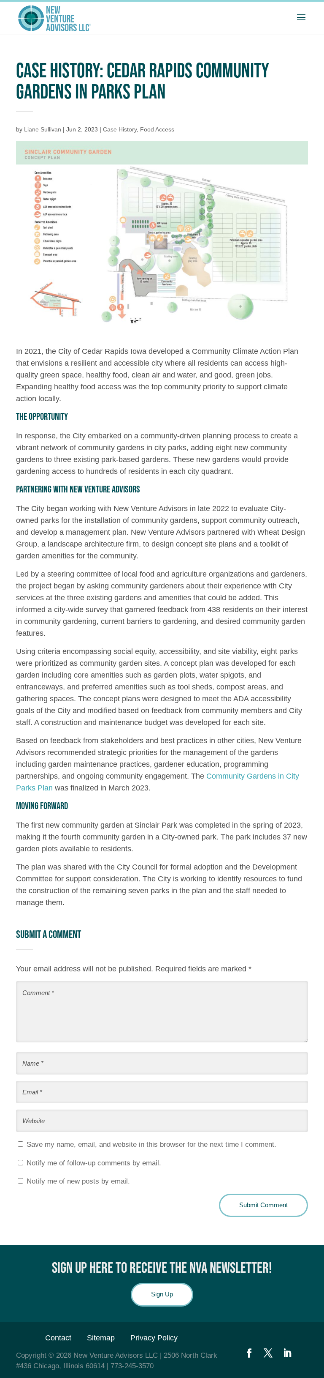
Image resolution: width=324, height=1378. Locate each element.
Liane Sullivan (42, 129)
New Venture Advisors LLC (115, 1355)
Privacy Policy (154, 1338)
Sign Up (162, 1294)
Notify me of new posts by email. (78, 1181)
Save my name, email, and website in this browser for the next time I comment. (151, 1144)
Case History (120, 129)
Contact (58, 1338)
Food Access (157, 129)
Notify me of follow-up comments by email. (94, 1163)
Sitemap (101, 1338)
